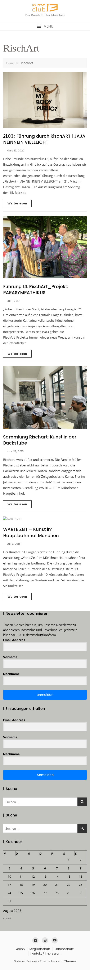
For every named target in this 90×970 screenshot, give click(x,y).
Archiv (20, 949)
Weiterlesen (17, 203)
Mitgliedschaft (40, 949)
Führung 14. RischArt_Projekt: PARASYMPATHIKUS (35, 289)
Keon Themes (66, 961)
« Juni (7, 918)
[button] (45, 26)
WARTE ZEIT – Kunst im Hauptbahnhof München (31, 532)
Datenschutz (64, 949)
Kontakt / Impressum (46, 953)
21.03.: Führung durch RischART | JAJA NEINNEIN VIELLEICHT (44, 139)
